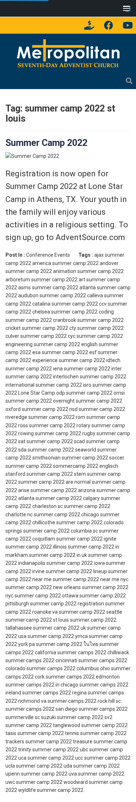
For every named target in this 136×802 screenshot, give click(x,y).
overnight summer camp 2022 (87, 401)
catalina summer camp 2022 (65, 304)
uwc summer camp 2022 (33, 782)
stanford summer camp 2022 (39, 474)
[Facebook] (108, 25)
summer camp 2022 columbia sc (60, 531)
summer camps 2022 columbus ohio (68, 668)
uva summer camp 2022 (96, 774)
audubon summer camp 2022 (52, 295)
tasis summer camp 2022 (34, 733)
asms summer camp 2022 (48, 287)
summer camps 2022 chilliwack (93, 652)
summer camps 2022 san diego (41, 709)
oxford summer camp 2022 (36, 409)
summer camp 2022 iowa (75, 563)
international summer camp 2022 (43, 385)
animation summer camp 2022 (88, 271)
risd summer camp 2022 (97, 409)
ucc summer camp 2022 (103, 758)
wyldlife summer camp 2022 (50, 790)
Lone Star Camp (36, 393)
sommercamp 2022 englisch (85, 466)
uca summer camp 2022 (46, 758)
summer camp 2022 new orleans (43, 587)
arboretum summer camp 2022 (41, 279)
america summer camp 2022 (65, 263)
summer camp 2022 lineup (76, 571)
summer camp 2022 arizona (62, 490)
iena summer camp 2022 (81, 368)
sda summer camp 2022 (46, 450)
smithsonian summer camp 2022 (70, 458)
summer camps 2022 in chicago (41, 685)
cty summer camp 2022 (96, 328)
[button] (125, 8)
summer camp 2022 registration (67, 603)
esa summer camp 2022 (60, 352)
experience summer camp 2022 (68, 360)
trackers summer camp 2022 (38, 741)
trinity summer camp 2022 (48, 749)
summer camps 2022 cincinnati (41, 660)
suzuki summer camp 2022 (72, 717)
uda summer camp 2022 (91, 766)
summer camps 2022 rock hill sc (84, 701)
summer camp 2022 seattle (90, 612)
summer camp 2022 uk (59, 628)
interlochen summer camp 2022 (89, 376)
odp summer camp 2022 (84, 393)
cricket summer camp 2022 (36, 328)
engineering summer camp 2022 (42, 344)
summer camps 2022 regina (54, 693)
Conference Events (48, 255)
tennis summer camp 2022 (96, 733)
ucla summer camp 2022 (33, 766)
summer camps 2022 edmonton (83, 677)
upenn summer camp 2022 (36, 774)
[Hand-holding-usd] (89, 25)
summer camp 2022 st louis (37, 620)
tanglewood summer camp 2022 (90, 725)
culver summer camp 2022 (36, 336)
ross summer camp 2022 (46, 425)
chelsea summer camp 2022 (65, 312)
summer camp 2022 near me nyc (90, 579)
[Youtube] (127, 25)
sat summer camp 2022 (45, 441)
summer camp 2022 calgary (68, 498)
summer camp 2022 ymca (58, 636)
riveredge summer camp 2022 (40, 417)
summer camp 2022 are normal (54, 482)
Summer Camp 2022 (46, 143)
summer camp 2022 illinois (36, 547)
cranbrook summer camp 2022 (88, 320)
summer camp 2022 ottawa (46, 596)
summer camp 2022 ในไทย (67, 644)
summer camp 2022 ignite (86, 539)
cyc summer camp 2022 (95, 336)
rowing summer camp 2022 (49, 433)
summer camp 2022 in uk (58, 555)
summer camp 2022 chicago (66, 514)
